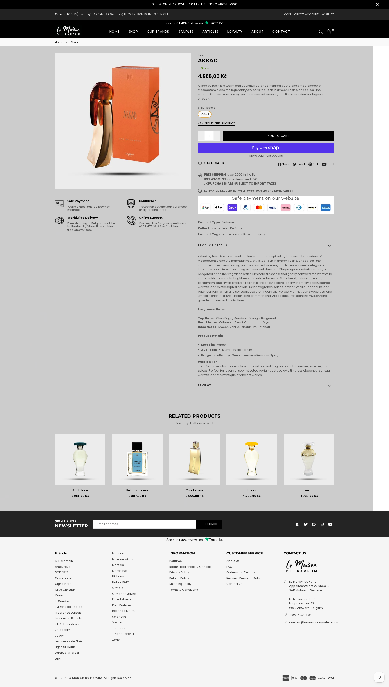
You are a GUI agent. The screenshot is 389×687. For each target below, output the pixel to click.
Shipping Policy (180, 584)
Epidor (251, 490)
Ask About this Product (216, 123)
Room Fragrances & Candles (190, 567)
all (219, 228)
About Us (233, 561)
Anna (309, 490)
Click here (172, 226)
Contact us (234, 584)
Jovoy (59, 635)
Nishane (118, 576)
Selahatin (119, 617)
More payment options (266, 155)
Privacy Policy (179, 572)
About (257, 31)
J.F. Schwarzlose (67, 624)
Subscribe (209, 524)
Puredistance (122, 599)
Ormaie (117, 588)
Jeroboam (63, 630)
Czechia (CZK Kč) (67, 14)
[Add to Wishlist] (100, 445)
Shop (133, 31)
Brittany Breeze (137, 490)
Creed (59, 595)
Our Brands (158, 31)
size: (206, 108)
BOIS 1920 (62, 572)
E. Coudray (63, 601)
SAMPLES (185, 31)
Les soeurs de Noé (68, 641)
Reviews (205, 385)
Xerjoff (117, 639)
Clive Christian (65, 590)
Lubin (201, 55)
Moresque (119, 571)
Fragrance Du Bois (68, 612)
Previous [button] (51, 467)
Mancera (118, 553)
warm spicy (256, 234)
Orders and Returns (240, 572)
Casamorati (63, 578)
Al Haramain (64, 561)
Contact (281, 31)
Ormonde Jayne (124, 594)
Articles (210, 31)
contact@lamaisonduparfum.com (314, 622)
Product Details (212, 245)
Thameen (119, 628)
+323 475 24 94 (300, 615)
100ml (205, 114)
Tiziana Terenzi (123, 634)
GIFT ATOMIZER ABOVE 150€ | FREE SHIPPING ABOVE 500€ (194, 4)
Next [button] (337, 467)
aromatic (240, 234)
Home (114, 31)
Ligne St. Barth (65, 647)
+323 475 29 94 (150, 226)
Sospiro (117, 622)
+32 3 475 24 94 (102, 14)
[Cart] (329, 31)
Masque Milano (123, 559)
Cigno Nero (63, 584)
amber (227, 234)
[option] (123, 121)
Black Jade (80, 490)
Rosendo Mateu (123, 611)
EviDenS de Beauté (68, 607)
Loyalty (234, 31)
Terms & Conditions (183, 590)
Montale (118, 565)
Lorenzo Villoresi (67, 653)
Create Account (306, 14)
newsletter (71, 524)
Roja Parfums (121, 605)
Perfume (228, 222)
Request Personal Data (243, 578)
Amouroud (63, 567)
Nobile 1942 (120, 582)
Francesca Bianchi (68, 618)
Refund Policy (179, 578)
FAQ (229, 567)
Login (287, 14)
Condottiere (195, 490)
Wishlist (328, 14)
